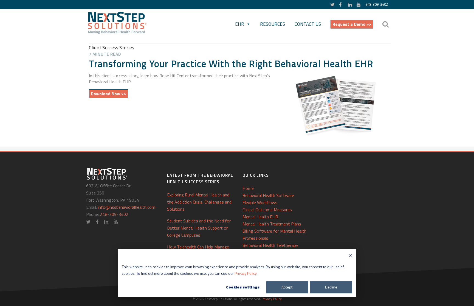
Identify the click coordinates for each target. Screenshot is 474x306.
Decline (331, 287)
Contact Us (308, 24)
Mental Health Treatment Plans (271, 224)
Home (248, 188)
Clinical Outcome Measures (267, 209)
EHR (239, 24)
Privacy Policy (245, 273)
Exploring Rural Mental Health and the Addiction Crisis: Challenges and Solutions (199, 201)
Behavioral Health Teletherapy (270, 245)
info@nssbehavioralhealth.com (126, 207)
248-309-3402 (376, 4)
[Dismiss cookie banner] (350, 256)
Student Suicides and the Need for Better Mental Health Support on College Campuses (199, 228)
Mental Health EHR (260, 216)
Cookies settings (242, 287)
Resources (272, 24)
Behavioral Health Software (268, 195)
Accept (286, 287)
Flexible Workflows (259, 202)
